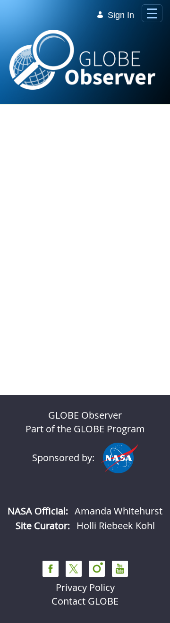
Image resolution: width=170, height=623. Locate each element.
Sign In (121, 15)
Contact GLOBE (85, 601)
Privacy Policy (85, 587)
